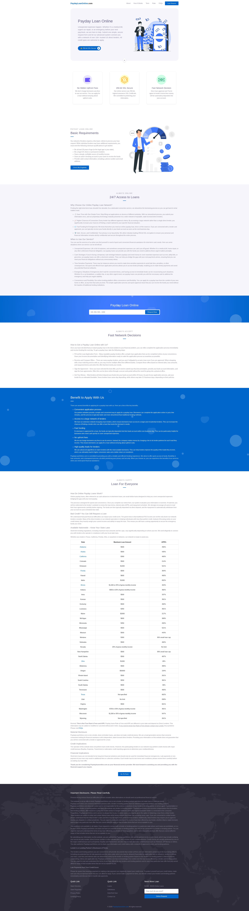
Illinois (83, 585)
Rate (154, 3)
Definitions (111, 889)
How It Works (138, 3)
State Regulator (76, 889)
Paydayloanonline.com (121, 907)
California (83, 556)
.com (81, 3)
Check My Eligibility (80, 167)
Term (147, 3)
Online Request (161, 896)
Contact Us (111, 896)
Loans (109, 886)
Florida (83, 571)
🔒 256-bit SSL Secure (88, 48)
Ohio (83, 661)
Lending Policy (76, 896)
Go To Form (125, 774)
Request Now (152, 312)
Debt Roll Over (112, 893)
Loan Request (171, 3)
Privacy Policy (75, 893)
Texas (83, 694)
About (128, 3)
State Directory (76, 886)
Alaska (83, 552)
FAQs (161, 3)
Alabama (83, 547)
